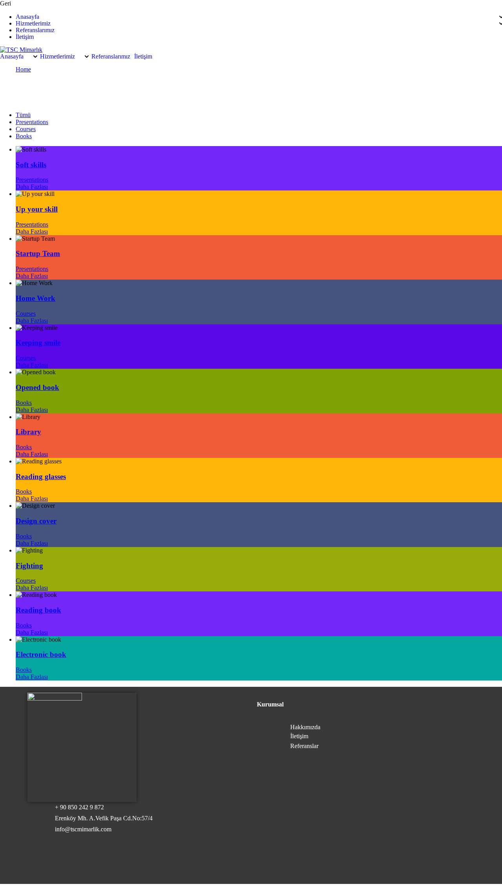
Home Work (35, 298)
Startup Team (38, 253)
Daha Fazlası (32, 186)
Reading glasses (41, 476)
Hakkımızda (305, 727)
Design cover (36, 521)
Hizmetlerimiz (33, 23)
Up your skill (37, 209)
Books (24, 136)
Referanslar (304, 746)
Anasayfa (27, 17)
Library (28, 432)
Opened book (37, 387)
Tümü (23, 115)
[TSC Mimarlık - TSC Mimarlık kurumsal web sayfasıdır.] (21, 49)
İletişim (25, 37)
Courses (26, 129)
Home (23, 69)
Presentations (32, 122)
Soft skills (31, 165)
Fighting (29, 566)
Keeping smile (38, 342)
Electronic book (41, 654)
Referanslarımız (35, 30)
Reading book (38, 610)
